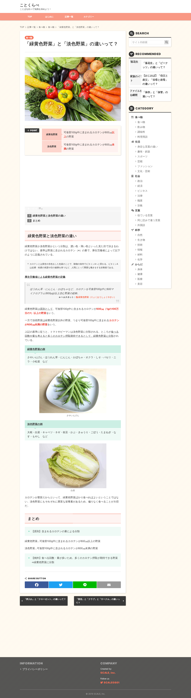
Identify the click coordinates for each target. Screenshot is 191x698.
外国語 (141, 225)
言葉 (137, 210)
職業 (140, 200)
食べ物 (29, 37)
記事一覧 (69, 16)
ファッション (145, 166)
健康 (140, 274)
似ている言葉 (145, 215)
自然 (140, 234)
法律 (140, 195)
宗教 (140, 205)
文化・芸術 (143, 171)
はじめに (49, 16)
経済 (140, 185)
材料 (140, 254)
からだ (139, 264)
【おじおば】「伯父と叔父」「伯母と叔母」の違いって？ (155, 79)
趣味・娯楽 (143, 151)
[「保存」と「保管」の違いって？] (136, 94)
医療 (140, 278)
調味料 (141, 131)
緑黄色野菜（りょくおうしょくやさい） (97, 297)
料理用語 (142, 136)
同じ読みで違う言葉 (148, 220)
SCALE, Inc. (108, 672)
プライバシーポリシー (35, 669)
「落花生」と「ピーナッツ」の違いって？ (155, 65)
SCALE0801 (112, 682)
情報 (140, 249)
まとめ (36, 220)
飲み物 (141, 127)
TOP (30, 16)
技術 (140, 244)
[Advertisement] (73, 181)
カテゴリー (89, 16)
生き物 (141, 239)
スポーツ (142, 156)
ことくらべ (29, 5)
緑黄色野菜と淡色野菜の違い (49, 215)
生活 (137, 141)
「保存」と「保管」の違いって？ (155, 94)
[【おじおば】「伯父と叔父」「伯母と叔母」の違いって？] (136, 79)
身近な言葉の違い (147, 146)
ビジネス (142, 190)
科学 (137, 230)
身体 (140, 269)
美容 (140, 283)
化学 (140, 259)
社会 (137, 176)
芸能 (140, 161)
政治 (140, 180)
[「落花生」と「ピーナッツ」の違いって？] (136, 65)
